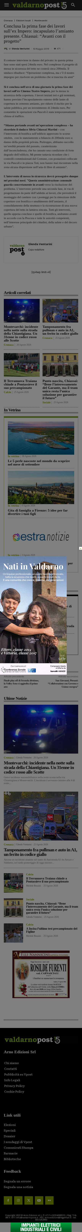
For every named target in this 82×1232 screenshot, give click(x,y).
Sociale (47, 402)
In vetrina (13, 456)
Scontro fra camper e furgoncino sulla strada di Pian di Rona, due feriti (41, 627)
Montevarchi (41, 21)
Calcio (7, 392)
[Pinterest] (37, 284)
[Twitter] (28, 1200)
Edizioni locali (23, 21)
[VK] (46, 284)
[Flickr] (49, 1200)
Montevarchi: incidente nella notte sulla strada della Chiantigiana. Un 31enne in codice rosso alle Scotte (21, 333)
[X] (28, 284)
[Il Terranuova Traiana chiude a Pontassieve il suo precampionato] (22, 365)
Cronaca (8, 21)
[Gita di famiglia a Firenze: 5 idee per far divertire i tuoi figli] (41, 487)
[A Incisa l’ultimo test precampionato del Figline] (13, 933)
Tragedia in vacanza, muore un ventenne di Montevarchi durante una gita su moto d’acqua (40, 609)
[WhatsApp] (55, 284)
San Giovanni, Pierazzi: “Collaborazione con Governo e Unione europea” (63, 683)
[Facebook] (19, 284)
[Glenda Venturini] (6, 49)
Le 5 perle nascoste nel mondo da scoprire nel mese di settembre (39, 462)
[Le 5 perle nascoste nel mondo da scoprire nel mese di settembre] (41, 438)
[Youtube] (39, 1200)
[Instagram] (18, 1200)
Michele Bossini (33, 885)
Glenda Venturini (21, 49)
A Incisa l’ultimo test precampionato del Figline (51, 930)
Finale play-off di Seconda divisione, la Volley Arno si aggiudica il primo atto (21, 683)
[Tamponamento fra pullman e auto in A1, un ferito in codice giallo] (60, 310)
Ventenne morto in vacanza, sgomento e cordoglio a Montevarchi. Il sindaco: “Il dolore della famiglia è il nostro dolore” (37, 645)
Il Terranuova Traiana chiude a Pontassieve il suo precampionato (20, 384)
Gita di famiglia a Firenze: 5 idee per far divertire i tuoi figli (38, 512)
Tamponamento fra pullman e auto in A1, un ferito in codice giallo (60, 330)
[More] (64, 284)
